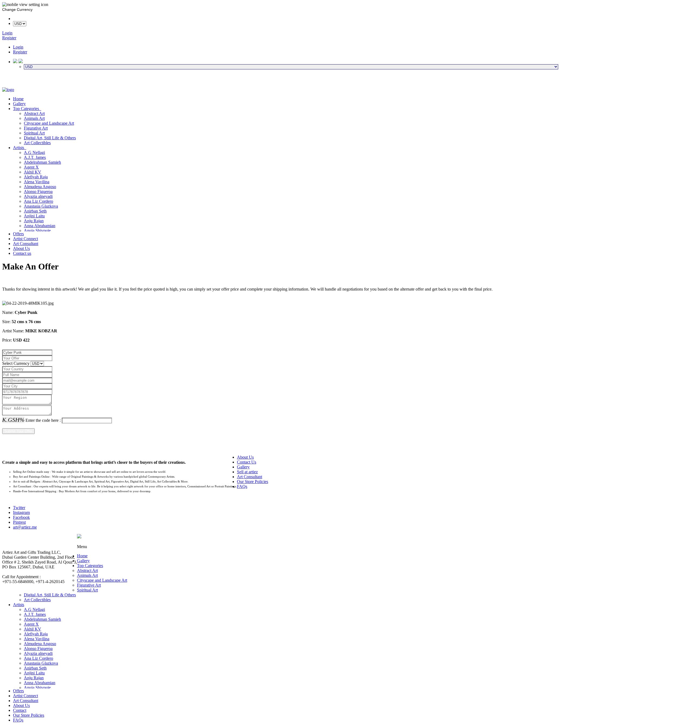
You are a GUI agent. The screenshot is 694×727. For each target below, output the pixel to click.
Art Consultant (25, 243)
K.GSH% (13, 419)
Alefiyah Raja (36, 177)
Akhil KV (32, 172)
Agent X (31, 167)
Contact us (22, 253)
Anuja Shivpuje (37, 230)
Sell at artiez (247, 471)
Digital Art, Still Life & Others (50, 138)
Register (20, 52)
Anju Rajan (34, 220)
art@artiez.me (25, 527)
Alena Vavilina (36, 181)
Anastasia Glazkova (41, 206)
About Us (21, 248)
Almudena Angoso (40, 186)
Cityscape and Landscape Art (49, 123)
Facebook (21, 517)
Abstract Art (34, 113)
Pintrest (19, 522)
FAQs (242, 486)
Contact (19, 710)
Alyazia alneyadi (38, 196)
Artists (19, 147)
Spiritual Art (34, 133)
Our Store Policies (252, 481)
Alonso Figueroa (38, 191)
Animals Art (34, 118)
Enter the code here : (43, 420)
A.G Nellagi (34, 152)
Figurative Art (36, 128)
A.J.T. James (35, 157)
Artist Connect (25, 238)
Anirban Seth (35, 211)
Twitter (19, 507)
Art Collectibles (37, 142)
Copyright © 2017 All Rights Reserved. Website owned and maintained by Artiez (384, 541)
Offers (18, 233)
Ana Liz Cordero (38, 201)
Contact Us (246, 462)
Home (18, 98)
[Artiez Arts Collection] (8, 89)
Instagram (21, 512)
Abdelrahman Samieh (42, 162)
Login (18, 47)
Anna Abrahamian (39, 225)
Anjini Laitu (34, 216)
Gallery (19, 103)
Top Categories (27, 108)
